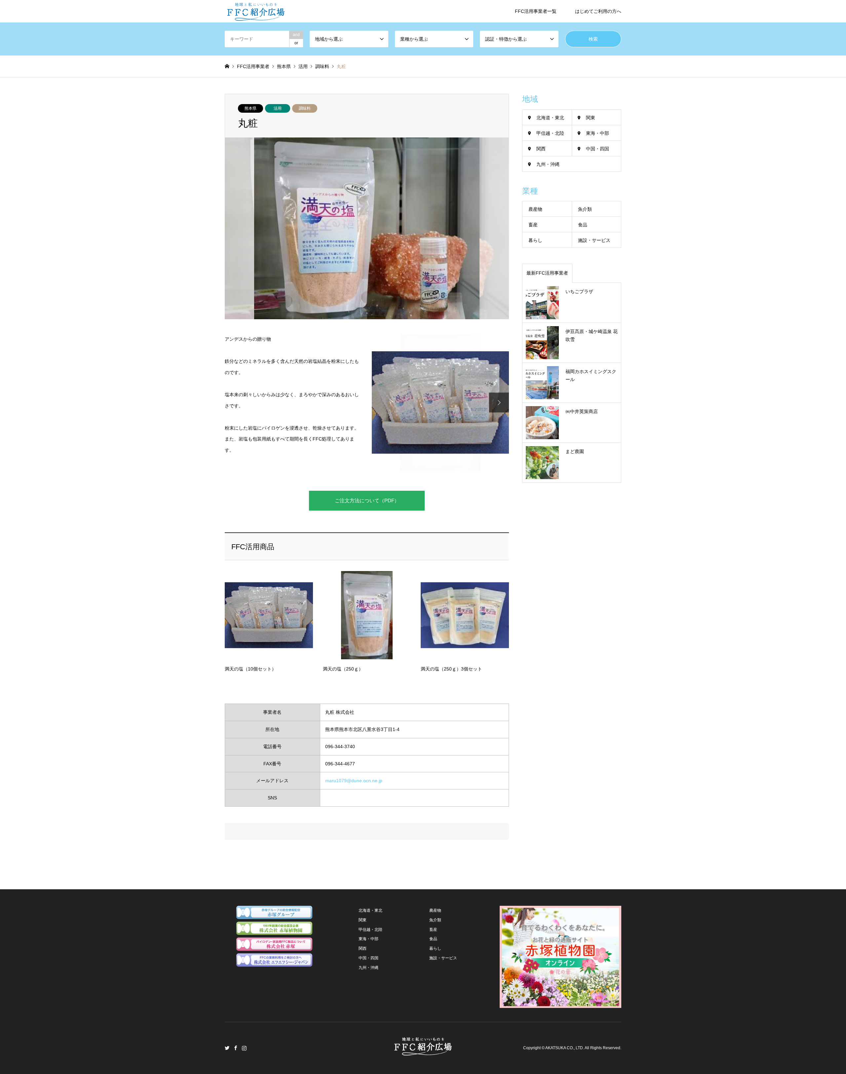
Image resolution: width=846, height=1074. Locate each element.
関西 (541, 148)
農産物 (535, 209)
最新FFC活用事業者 (547, 273)
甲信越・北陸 (550, 133)
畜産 (533, 224)
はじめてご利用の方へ (598, 11)
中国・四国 (597, 148)
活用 (278, 108)
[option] (440, 402)
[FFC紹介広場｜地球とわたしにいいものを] (256, 11)
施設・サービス (594, 240)
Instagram (244, 1048)
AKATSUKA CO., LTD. (564, 1048)
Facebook (235, 1048)
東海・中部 (597, 133)
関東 (590, 117)
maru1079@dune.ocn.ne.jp (353, 780)
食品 (582, 224)
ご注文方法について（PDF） (367, 500)
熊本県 (250, 108)
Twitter (227, 1048)
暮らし (535, 240)
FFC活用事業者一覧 (536, 11)
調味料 (305, 108)
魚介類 (585, 209)
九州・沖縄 (547, 164)
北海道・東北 (550, 117)
